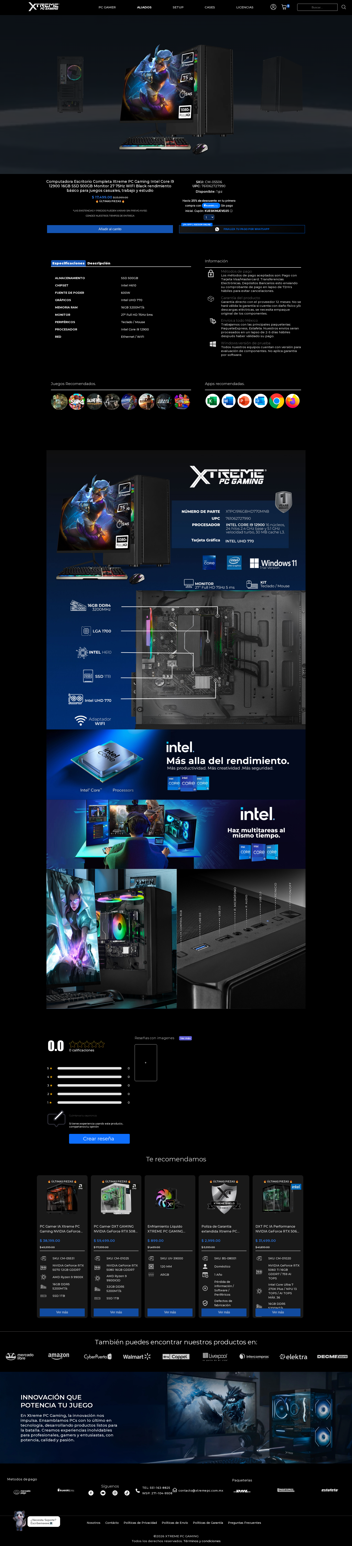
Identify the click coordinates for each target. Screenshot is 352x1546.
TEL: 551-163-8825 (156, 1488)
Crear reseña (98, 1139)
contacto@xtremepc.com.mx (200, 1490)
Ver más (185, 1038)
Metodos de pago (22, 1479)
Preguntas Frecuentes (244, 1523)
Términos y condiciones (202, 1541)
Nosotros (93, 1523)
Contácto (112, 1523)
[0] (284, 9)
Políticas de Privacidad (140, 1523)
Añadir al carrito (110, 229)
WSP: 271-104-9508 (157, 1493)
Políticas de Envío (175, 1523)
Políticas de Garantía (208, 1523)
